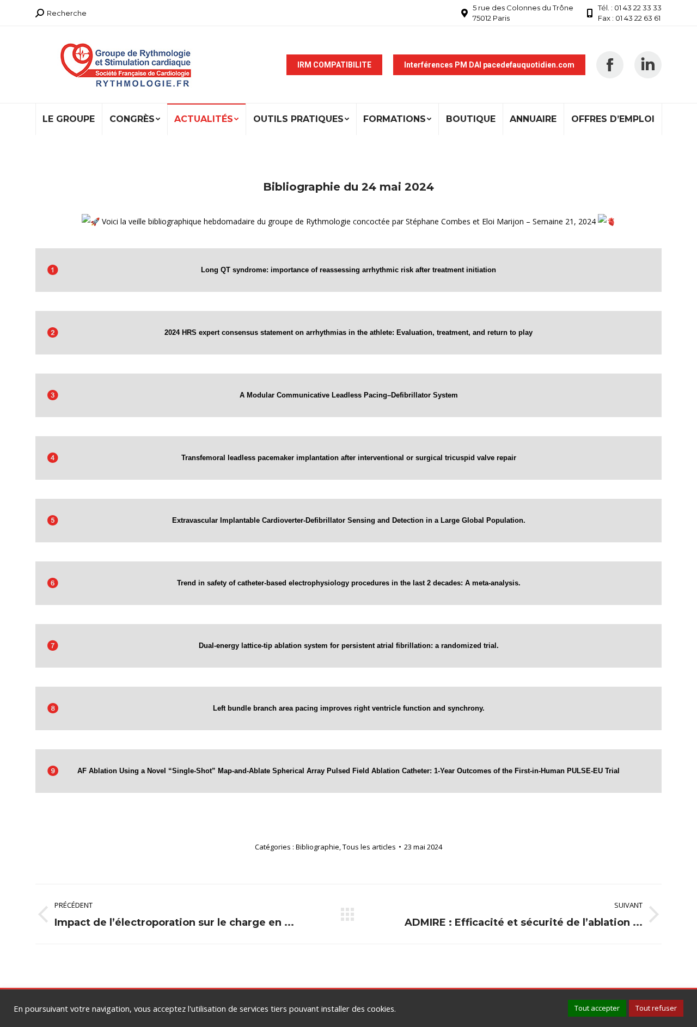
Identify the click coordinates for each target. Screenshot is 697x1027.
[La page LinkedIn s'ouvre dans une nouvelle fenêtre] (648, 64)
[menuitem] (68, 119)
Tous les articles (369, 847)
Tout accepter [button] (597, 1008)
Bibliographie (317, 847)
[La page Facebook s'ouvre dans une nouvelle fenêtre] (609, 64)
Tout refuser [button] (656, 1008)
